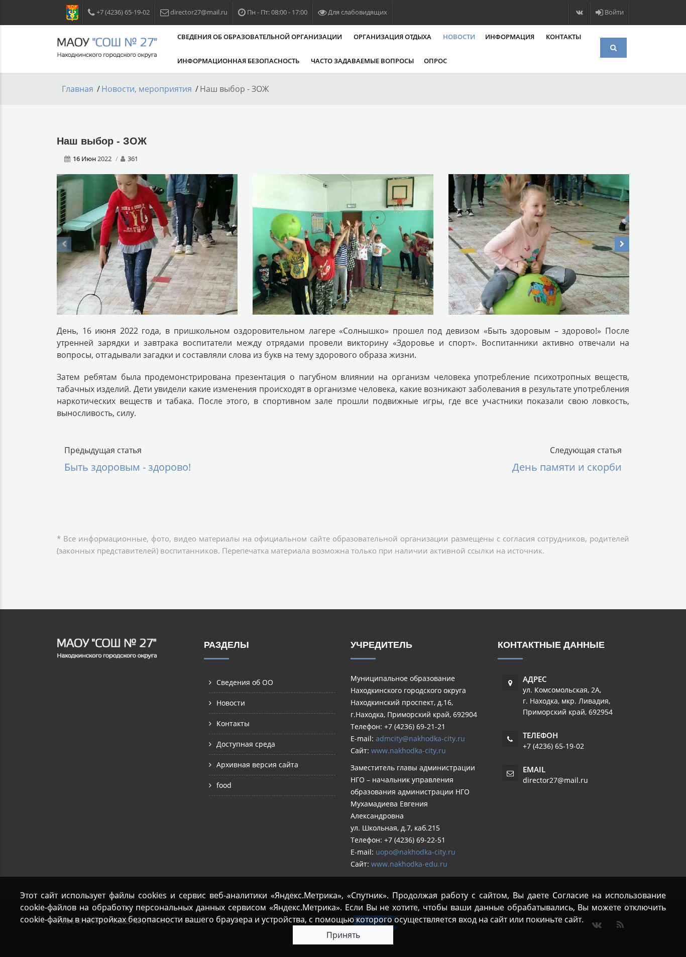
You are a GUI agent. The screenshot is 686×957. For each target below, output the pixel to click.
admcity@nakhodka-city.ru (420, 738)
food (224, 785)
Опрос (435, 60)
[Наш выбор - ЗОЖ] (147, 243)
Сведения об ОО (244, 682)
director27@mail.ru (555, 780)
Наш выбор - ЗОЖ (102, 141)
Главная (77, 88)
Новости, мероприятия (146, 88)
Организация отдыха (393, 36)
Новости (459, 36)
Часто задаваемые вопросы (362, 60)
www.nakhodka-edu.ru (409, 864)
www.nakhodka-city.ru (408, 750)
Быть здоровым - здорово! (127, 467)
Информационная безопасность (239, 60)
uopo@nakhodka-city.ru (415, 852)
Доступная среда (245, 744)
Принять (343, 934)
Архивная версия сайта (257, 764)
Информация (510, 36)
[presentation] (64, 244)
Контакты (563, 36)
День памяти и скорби (567, 467)
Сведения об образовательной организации (260, 36)
